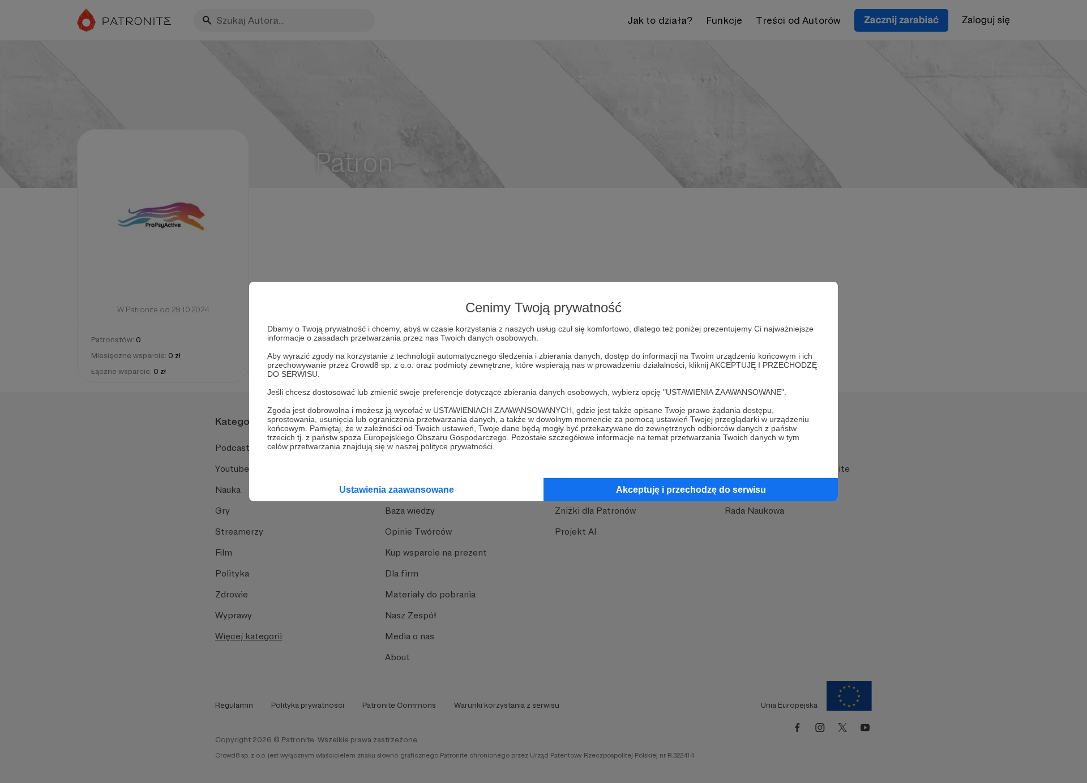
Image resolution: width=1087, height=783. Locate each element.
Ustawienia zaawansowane (396, 489)
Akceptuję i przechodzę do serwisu (691, 489)
